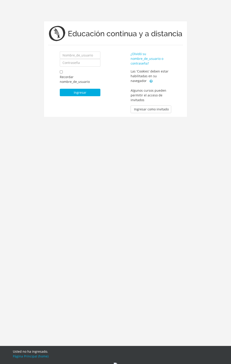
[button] (151, 81)
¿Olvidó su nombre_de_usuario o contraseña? (147, 58)
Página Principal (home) (31, 356)
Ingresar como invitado (151, 109)
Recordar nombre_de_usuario (75, 79)
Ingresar (80, 92)
